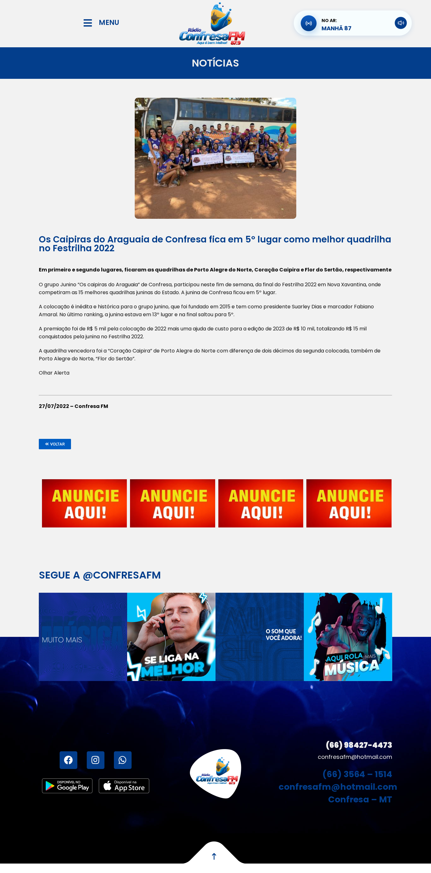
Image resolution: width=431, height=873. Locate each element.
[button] (55, 444)
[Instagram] (95, 760)
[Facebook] (68, 760)
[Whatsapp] (123, 760)
